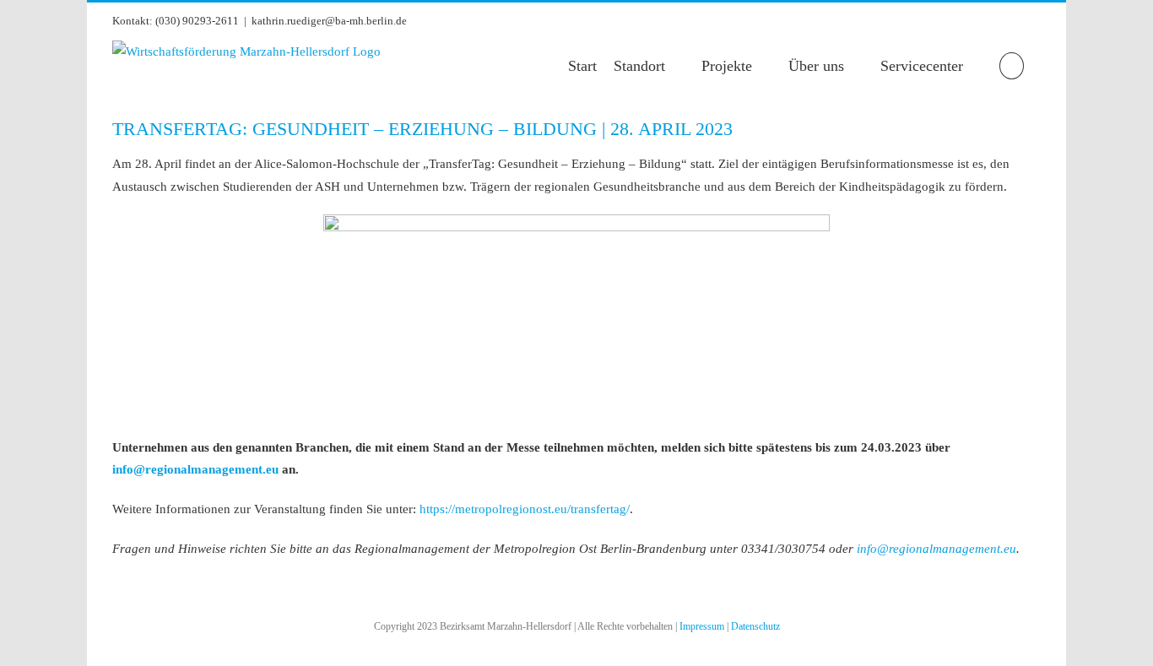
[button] (1011, 66)
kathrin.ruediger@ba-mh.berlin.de (329, 20)
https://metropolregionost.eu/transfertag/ (525, 509)
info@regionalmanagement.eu (195, 469)
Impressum (701, 626)
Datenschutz (755, 626)
